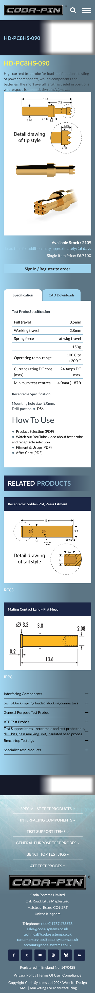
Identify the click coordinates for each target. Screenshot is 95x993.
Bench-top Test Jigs (19, 740)
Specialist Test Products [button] (46, 808)
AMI (23, 988)
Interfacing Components (23, 694)
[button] (86, 10)
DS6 (40, 408)
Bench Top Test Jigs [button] (47, 854)
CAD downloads (61, 295)
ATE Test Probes (16, 722)
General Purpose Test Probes (26, 712)
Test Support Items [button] (46, 831)
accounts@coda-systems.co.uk (47, 945)
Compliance (71, 975)
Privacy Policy (25, 975)
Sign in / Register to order (47, 268)
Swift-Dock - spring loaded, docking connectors (41, 703)
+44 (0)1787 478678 (56, 923)
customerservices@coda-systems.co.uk (47, 939)
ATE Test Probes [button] (46, 866)
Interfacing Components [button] (46, 820)
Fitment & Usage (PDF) (34, 447)
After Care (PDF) (29, 452)
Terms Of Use (49, 975)
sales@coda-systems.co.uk (47, 929)
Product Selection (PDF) (35, 431)
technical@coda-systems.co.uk (48, 934)
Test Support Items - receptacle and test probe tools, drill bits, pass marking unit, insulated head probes (44, 731)
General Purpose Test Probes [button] (46, 842)
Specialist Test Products (22, 750)
